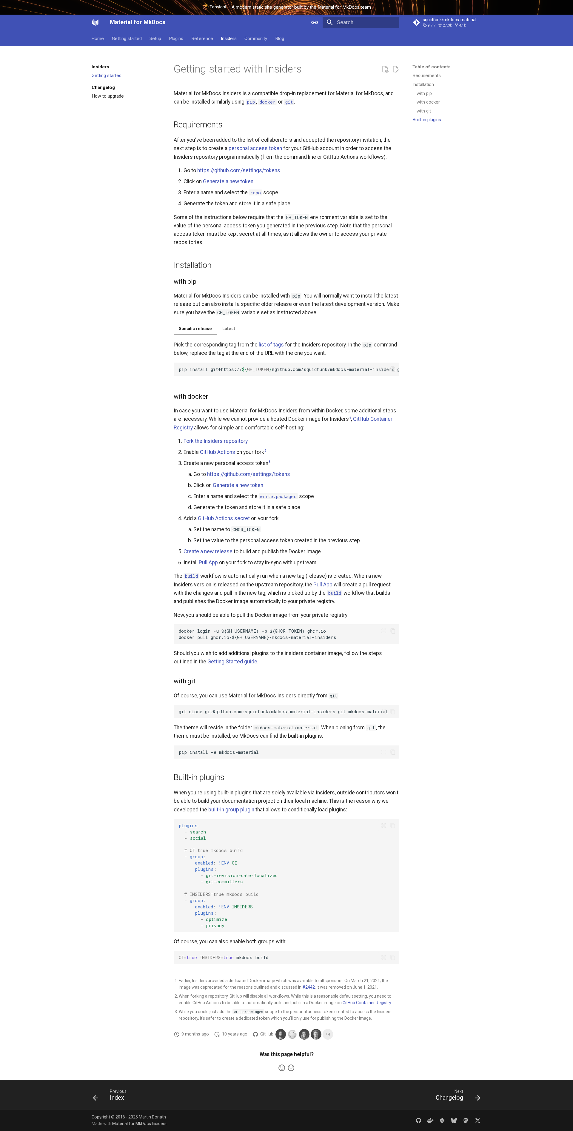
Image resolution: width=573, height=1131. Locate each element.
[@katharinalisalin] (304, 1034)
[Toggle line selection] (383, 369)
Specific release (195, 328)
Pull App (208, 563)
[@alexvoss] (316, 1034)
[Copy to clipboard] (393, 369)
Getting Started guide (232, 662)
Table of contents (431, 67)
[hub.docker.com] (430, 1120)
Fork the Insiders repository (216, 441)
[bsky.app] (454, 1120)
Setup (155, 38)
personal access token (255, 148)
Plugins (176, 38)
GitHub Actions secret (224, 518)
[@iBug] (292, 1034)
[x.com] (477, 1120)
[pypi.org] (442, 1120)
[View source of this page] (385, 69)
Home (98, 38)
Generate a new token (228, 181)
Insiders (229, 38)
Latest (228, 328)
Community (256, 38)
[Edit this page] (395, 69)
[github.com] (418, 1120)
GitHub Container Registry (367, 1002)
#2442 (308, 987)
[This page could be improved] (291, 1068)
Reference (202, 38)
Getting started (127, 38)
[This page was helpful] (282, 1068)
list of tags (271, 345)
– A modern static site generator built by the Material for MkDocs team (298, 7)
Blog (279, 38)
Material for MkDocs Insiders (139, 1123)
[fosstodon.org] (465, 1120)
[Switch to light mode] (314, 22)
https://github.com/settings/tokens (238, 170)
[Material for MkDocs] (95, 22)
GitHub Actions (217, 452)
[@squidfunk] (280, 1034)
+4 (328, 1034)
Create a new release (208, 551)
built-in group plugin (231, 810)
